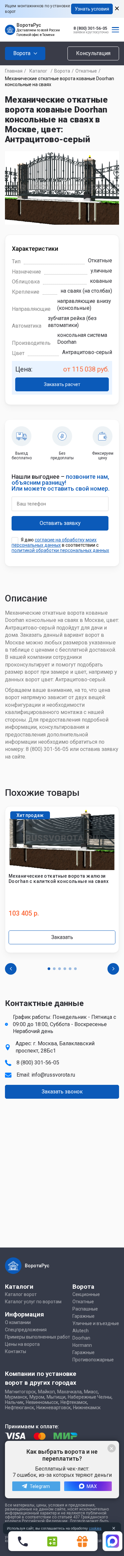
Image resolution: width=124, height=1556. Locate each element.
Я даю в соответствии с (60, 545)
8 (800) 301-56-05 (90, 28)
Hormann (82, 1345)
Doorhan (81, 1338)
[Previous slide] (11, 969)
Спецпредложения (26, 1329)
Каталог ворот (21, 1294)
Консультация (93, 53)
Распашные (85, 1309)
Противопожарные (93, 1359)
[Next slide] (113, 969)
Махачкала (69, 1391)
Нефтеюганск (19, 1407)
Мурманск (16, 1397)
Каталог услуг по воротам (33, 1301)
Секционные (86, 1294)
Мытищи (56, 1397)
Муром (36, 1397)
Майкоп (46, 1391)
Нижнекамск (87, 1407)
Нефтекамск (74, 1402)
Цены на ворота (22, 1344)
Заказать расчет (62, 384)
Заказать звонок (62, 1091)
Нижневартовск (53, 1407)
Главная (13, 71)
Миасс (91, 1391)
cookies (95, 1528)
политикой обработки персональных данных (60, 550)
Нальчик (14, 1402)
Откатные (86, 71)
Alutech (80, 1330)
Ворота (62, 71)
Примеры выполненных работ (37, 1337)
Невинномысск (42, 1402)
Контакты (15, 1351)
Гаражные (83, 1316)
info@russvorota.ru (53, 1075)
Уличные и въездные (95, 1323)
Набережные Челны (89, 1397)
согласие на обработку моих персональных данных (54, 542)
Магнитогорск (20, 1391)
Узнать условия (92, 9)
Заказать (62, 937)
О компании (18, 1322)
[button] (49, 968)
